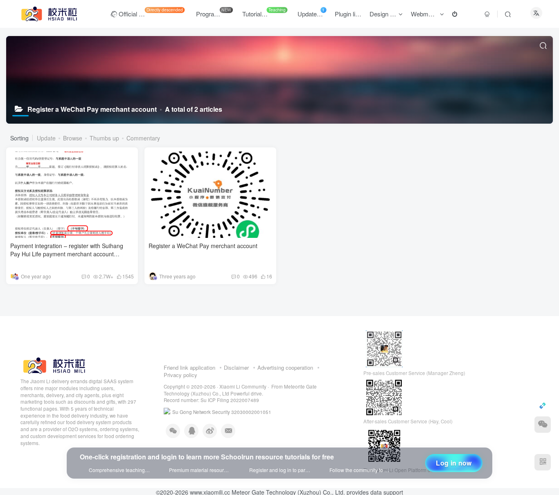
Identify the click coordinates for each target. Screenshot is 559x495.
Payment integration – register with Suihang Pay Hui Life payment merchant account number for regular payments (66, 254)
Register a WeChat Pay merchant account (203, 246)
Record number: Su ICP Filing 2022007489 (211, 407)
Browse (72, 138)
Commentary (143, 138)
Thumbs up (104, 138)
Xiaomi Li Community (242, 393)
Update (46, 138)
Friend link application (189, 374)
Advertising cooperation (285, 374)
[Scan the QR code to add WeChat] (542, 424)
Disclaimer (236, 374)
